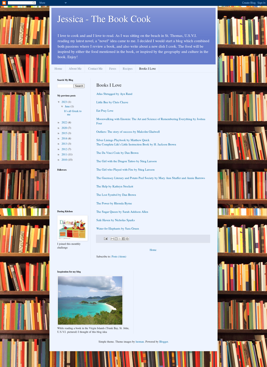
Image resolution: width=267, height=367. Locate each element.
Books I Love (147, 68)
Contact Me (95, 68)
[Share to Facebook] (123, 239)
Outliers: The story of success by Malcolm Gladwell (128, 132)
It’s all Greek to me (73, 112)
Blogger (163, 341)
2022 (65, 122)
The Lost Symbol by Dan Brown (116, 195)
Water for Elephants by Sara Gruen (117, 228)
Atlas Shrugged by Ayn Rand (114, 94)
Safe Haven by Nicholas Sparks (115, 220)
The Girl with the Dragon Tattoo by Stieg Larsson (126, 161)
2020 (65, 128)
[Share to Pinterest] (127, 239)
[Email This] (112, 239)
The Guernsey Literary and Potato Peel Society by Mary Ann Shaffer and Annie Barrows (150, 178)
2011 (65, 154)
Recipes (128, 68)
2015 (65, 133)
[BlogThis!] (116, 239)
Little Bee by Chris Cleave (112, 102)
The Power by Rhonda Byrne (114, 203)
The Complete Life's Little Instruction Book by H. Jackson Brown (136, 144)
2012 (65, 149)
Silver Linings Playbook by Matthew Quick (123, 140)
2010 (65, 159)
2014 (65, 138)
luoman (140, 341)
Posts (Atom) (119, 256)
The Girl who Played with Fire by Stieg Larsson (125, 169)
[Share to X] (120, 239)
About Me (75, 68)
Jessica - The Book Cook (104, 18)
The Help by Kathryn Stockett (114, 186)
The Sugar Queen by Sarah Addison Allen (122, 212)
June (68, 106)
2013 (65, 143)
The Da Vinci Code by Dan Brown (117, 153)
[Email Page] (105, 238)
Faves (112, 68)
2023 (65, 102)
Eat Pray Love (104, 110)
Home (58, 68)
